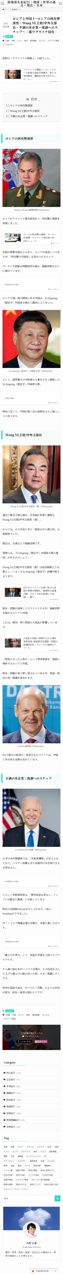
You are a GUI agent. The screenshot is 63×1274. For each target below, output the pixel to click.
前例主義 (37, 1165)
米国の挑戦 (8, 1179)
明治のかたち (21, 1184)
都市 (5, 1165)
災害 (42, 1161)
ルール (27, 1165)
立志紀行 (13, 1079)
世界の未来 (20, 1175)
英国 (12, 1146)
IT (45, 1156)
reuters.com (11, 284)
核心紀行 (13, 1072)
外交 (12, 1156)
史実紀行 (13, 1113)
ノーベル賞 (8, 1170)
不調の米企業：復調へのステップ (28, 116)
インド (6, 1151)
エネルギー (22, 1161)
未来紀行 (13, 1086)
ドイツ (20, 1146)
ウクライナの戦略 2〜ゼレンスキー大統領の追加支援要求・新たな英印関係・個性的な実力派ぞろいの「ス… (39, 74)
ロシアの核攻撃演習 (21, 105)
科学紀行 (13, 1126)
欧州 (26, 40)
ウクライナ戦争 (53, 40)
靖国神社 (47, 1165)
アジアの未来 (33, 1175)
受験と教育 (20, 1170)
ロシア (19, 40)
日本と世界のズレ (48, 1170)
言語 (12, 1165)
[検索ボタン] (2, 3)
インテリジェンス (34, 1156)
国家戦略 (33, 40)
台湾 (49, 1146)
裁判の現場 (32, 1170)
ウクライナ (25, 1151)
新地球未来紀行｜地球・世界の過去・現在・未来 (31, 3)
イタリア (40, 1146)
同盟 (5, 1156)
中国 (13, 40)
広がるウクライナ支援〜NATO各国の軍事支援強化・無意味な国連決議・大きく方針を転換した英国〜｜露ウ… (39, 592)
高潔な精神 (8, 1184)
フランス (29, 1146)
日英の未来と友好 (51, 1184)
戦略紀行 (13, 1092)
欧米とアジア (35, 1184)
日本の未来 (8, 1175)
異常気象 (33, 1161)
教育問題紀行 (15, 1120)
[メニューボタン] (60, 3)
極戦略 (20, 1156)
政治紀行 (9, 36)
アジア (43, 1151)
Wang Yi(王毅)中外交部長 (25, 111)
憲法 (19, 1165)
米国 (7, 40)
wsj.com (9, 397)
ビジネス (42, 40)
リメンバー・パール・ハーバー (16, 1189)
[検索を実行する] (58, 1198)
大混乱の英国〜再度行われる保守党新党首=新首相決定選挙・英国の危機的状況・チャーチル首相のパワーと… (40, 643)
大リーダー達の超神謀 (40, 1179)
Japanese (42, 1270)
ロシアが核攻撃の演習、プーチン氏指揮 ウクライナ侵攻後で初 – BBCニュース (39, 237)
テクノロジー (9, 1161)
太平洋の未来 (47, 1175)
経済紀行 (13, 1106)
